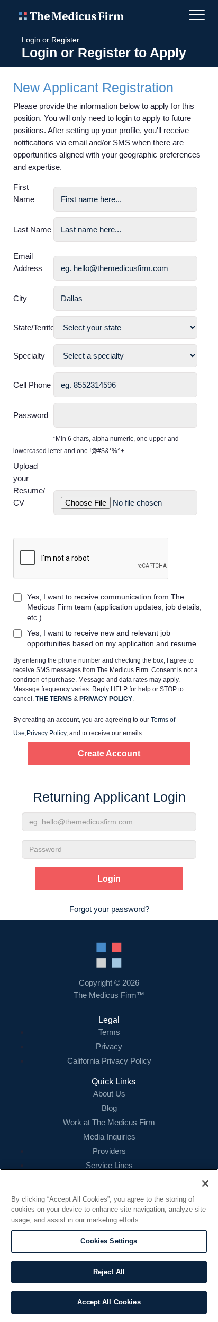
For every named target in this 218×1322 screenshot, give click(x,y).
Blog (109, 1107)
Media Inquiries (109, 1136)
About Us (109, 1093)
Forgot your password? (109, 909)
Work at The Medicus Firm (109, 1122)
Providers (109, 1150)
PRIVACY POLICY (105, 698)
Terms (109, 1032)
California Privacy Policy (109, 1060)
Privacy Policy (46, 733)
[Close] (205, 1183)
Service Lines (109, 1165)
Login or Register (50, 40)
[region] (109, 1245)
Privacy (109, 1046)
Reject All (109, 1272)
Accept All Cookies (108, 1302)
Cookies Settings (108, 1241)
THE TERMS (53, 698)
